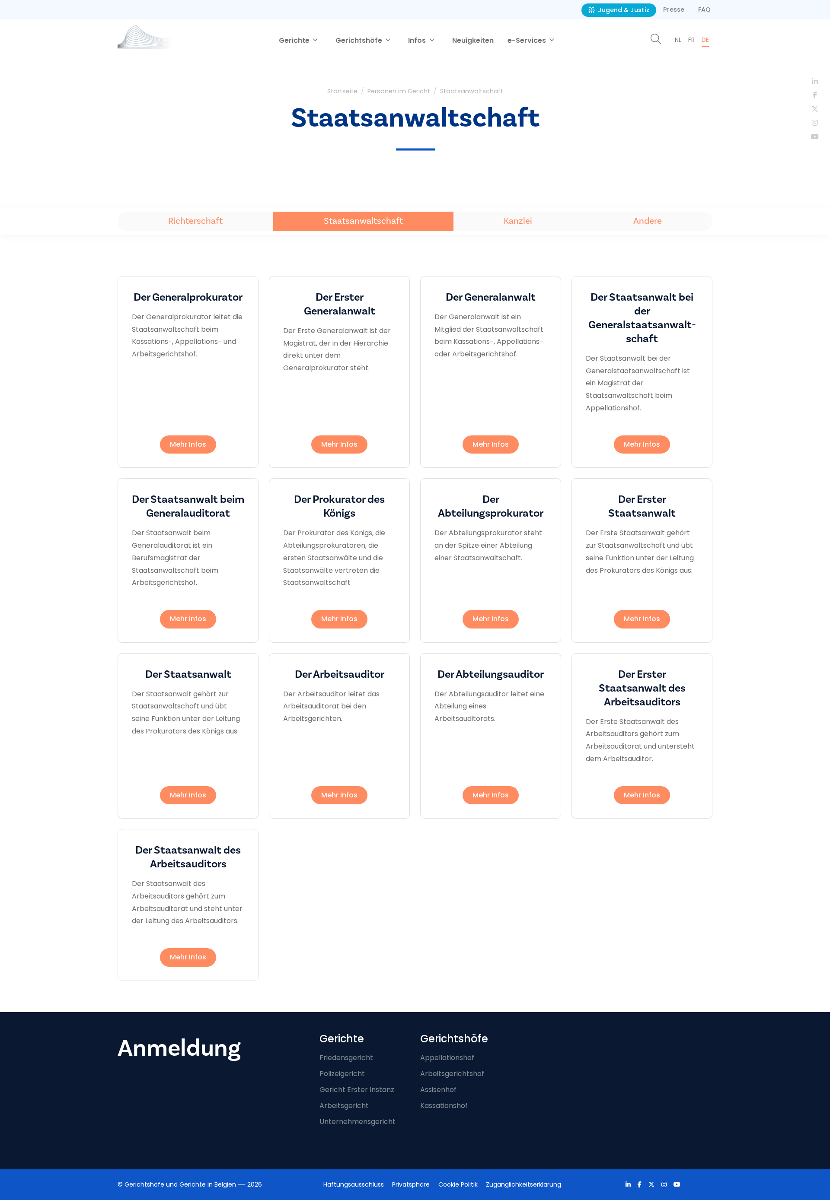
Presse (673, 9)
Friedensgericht (346, 1058)
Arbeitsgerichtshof (452, 1074)
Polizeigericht (342, 1074)
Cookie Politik (458, 1184)
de (705, 39)
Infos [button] (418, 40)
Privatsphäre (411, 1184)
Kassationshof (444, 1106)
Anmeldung (179, 1048)
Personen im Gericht (398, 91)
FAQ (704, 9)
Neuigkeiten (473, 40)
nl (678, 39)
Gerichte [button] (295, 40)
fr (691, 39)
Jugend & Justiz (622, 10)
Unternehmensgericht (357, 1122)
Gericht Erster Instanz (356, 1090)
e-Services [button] (528, 40)
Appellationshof (447, 1058)
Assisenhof (438, 1090)
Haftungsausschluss (353, 1184)
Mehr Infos (188, 444)
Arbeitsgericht (344, 1106)
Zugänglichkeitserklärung (523, 1184)
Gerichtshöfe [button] (359, 40)
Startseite (342, 91)
